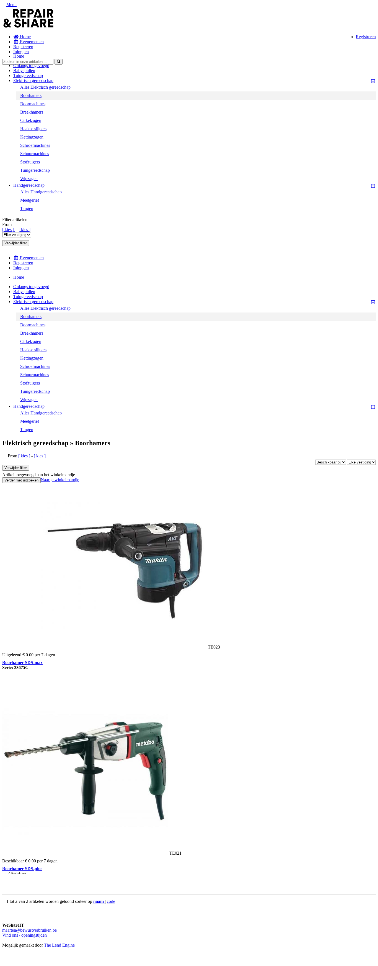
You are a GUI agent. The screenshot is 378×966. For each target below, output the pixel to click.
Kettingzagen (31, 137)
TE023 (214, 647)
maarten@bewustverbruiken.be (29, 930)
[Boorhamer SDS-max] (124, 647)
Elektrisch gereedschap (33, 80)
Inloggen (21, 51)
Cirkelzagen (30, 120)
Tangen (26, 208)
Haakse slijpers (33, 128)
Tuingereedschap (28, 75)
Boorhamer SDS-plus (22, 868)
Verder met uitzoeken (21, 480)
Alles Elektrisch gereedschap (45, 87)
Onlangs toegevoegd (31, 65)
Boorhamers (31, 95)
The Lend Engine (59, 945)
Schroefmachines (35, 145)
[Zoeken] (59, 62)
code (111, 901)
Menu (11, 4)
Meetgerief (29, 200)
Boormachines (32, 103)
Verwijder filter (15, 243)
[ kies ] (8, 229)
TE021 (175, 853)
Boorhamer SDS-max (22, 662)
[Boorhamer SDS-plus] (85, 853)
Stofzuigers (30, 162)
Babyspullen (24, 70)
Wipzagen (29, 178)
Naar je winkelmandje (60, 479)
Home (25, 36)
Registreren (366, 36)
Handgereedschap (29, 185)
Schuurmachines (34, 153)
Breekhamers (31, 112)
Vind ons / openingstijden (24, 935)
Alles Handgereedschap (41, 191)
